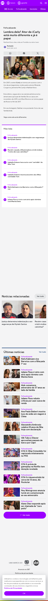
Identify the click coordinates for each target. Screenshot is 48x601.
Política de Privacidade (13, 588)
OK (24, 593)
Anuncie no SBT (24, 569)
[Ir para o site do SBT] (36, 563)
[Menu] (46, 3)
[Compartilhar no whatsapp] (10, 53)
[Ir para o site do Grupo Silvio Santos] (20, 563)
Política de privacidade (24, 573)
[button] (17, 315)
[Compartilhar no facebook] (24, 53)
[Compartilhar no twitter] (37, 53)
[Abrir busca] (41, 3)
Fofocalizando (10, 28)
